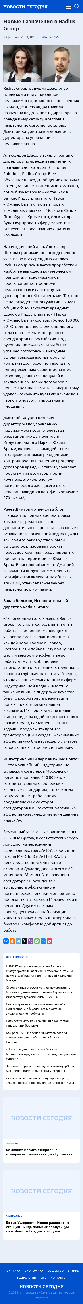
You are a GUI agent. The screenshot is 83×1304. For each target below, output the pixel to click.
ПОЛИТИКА (12, 1271)
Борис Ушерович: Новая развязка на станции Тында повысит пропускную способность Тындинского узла (37, 1226)
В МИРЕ (73, 1271)
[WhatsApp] (37, 941)
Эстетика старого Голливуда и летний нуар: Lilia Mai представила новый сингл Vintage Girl (40, 1068)
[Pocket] (49, 941)
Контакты (58, 1278)
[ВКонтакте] (6, 941)
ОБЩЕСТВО (13, 1143)
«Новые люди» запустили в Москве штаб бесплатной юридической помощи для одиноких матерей (41, 1053)
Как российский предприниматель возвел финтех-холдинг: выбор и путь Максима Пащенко (36, 1037)
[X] (24, 941)
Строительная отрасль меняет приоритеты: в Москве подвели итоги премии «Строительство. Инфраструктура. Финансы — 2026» (40, 992)
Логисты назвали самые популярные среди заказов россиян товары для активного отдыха (40, 1080)
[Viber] (30, 941)
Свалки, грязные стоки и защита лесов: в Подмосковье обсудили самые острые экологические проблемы (35, 1008)
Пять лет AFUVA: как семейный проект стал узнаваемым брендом (37, 1023)
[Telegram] (18, 941)
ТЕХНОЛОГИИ (26, 1278)
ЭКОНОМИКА (50, 37)
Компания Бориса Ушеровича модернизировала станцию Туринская (39, 1151)
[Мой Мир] (43, 941)
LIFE (43, 1278)
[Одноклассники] (12, 941)
